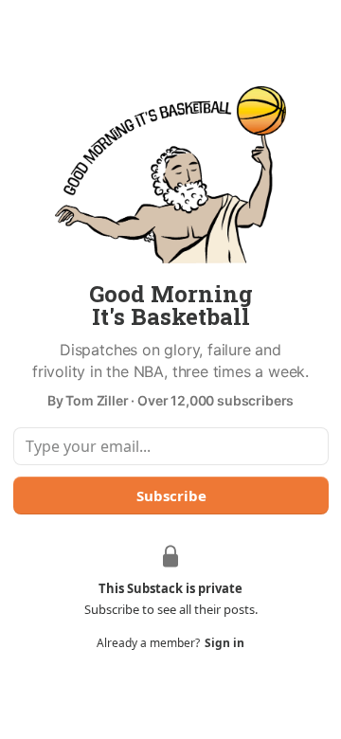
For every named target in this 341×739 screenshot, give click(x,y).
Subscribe (170, 495)
